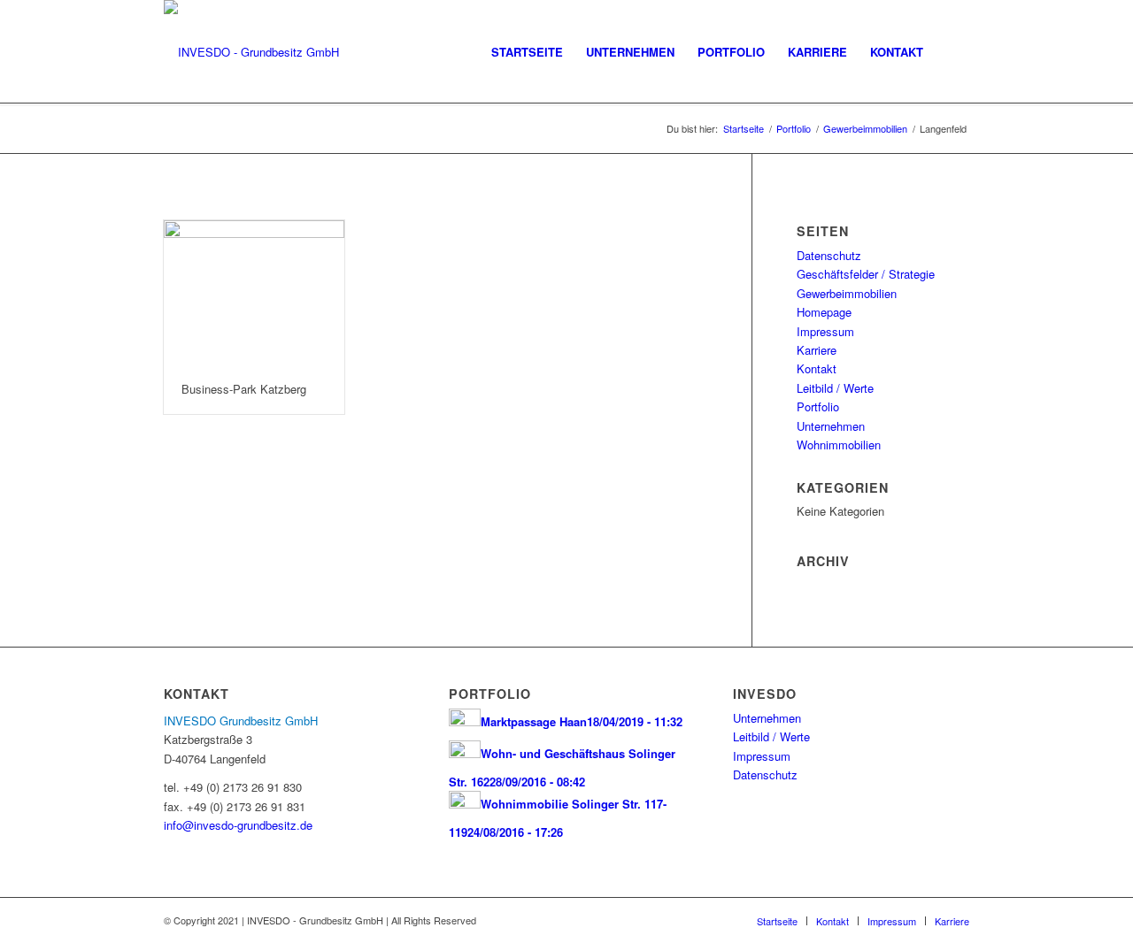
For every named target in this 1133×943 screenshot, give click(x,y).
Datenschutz (829, 255)
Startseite (743, 128)
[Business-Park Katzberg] (254, 292)
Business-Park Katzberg (243, 388)
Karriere (816, 349)
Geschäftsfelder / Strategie (866, 273)
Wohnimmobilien (839, 444)
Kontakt (816, 368)
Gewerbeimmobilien (865, 128)
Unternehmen (831, 426)
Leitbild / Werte (835, 388)
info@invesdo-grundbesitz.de (238, 824)
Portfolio (793, 128)
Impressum (825, 331)
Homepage (824, 311)
